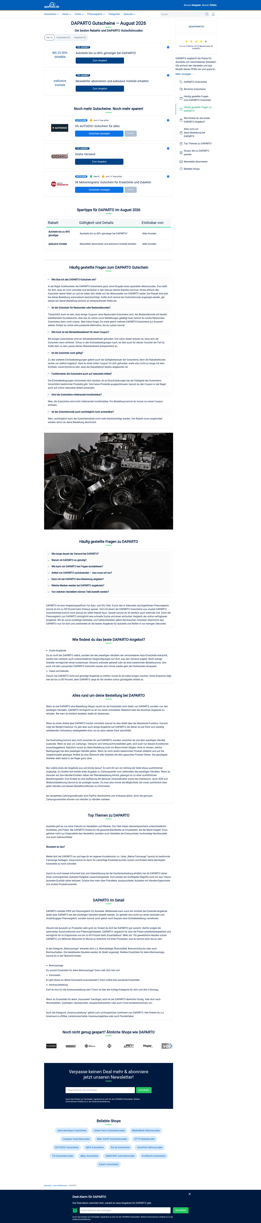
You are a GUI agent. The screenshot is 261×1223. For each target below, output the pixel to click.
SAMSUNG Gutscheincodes (120, 1155)
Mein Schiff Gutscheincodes (112, 1139)
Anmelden (144, 1090)
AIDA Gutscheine (95, 1147)
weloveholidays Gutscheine (71, 1130)
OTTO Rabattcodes (144, 1139)
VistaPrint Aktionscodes (149, 1147)
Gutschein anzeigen (99, 133)
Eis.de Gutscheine (120, 1147)
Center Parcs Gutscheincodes (109, 1130)
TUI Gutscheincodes (62, 1155)
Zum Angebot (100, 60)
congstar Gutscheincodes (76, 1139)
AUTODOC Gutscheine (67, 1147)
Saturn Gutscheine (108, 1164)
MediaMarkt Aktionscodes (146, 1130)
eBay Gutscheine (89, 1155)
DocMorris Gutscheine (153, 1155)
